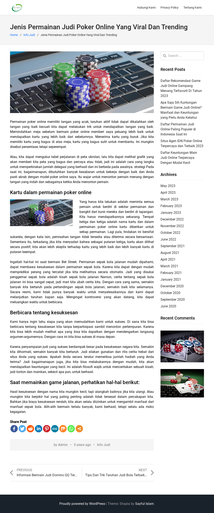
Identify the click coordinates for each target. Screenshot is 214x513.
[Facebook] (14, 428)
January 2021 (170, 279)
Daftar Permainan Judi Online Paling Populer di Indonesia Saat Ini (178, 129)
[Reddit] (30, 428)
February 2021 (171, 273)
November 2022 (172, 226)
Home (14, 35)
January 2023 (170, 213)
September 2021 (172, 246)
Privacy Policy (169, 7)
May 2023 (167, 186)
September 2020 (172, 300)
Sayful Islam (144, 504)
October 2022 (170, 233)
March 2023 (169, 199)
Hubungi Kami (146, 7)
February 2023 (171, 206)
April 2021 (168, 259)
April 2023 (168, 193)
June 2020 (168, 306)
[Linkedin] (38, 428)
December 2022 (172, 219)
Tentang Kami (192, 7)
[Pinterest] (46, 428)
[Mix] (63, 428)
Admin (63, 445)
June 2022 (168, 239)
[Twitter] (22, 428)
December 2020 (172, 286)
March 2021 (169, 266)
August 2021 (169, 253)
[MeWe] (55, 428)
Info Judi (29, 35)
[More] (79, 428)
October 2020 (170, 293)
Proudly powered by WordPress (82, 504)
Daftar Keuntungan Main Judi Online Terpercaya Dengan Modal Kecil (178, 158)
